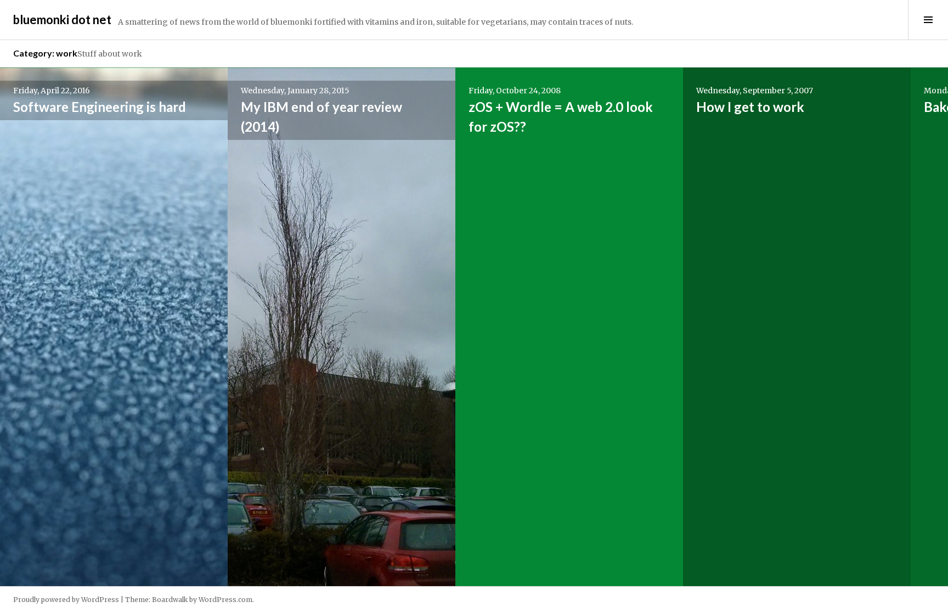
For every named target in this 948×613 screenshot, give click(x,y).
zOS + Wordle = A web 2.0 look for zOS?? (561, 116)
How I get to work (750, 107)
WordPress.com (225, 599)
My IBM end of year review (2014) (321, 116)
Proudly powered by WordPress (66, 599)
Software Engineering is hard (99, 107)
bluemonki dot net (62, 19)
